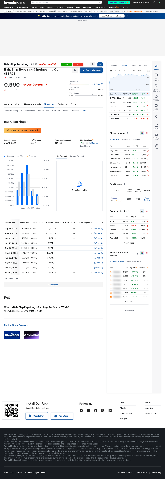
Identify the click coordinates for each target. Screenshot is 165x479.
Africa (123, 11)
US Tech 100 (114, 110)
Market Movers (117, 133)
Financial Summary (11, 111)
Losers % (137, 140)
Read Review (147, 199)
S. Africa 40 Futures (117, 98)
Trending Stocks (118, 211)
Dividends (75, 111)
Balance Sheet (43, 111)
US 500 (113, 106)
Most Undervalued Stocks (119, 254)
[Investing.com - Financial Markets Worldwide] (14, 2)
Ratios (65, 111)
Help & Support (151, 413)
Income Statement (28, 111)
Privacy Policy (142, 473)
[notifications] (154, 2)
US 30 (112, 102)
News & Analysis (32, 104)
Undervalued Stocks (151, 11)
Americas (87, 11)
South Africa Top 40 (117, 94)
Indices (124, 66)
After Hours (43, 11)
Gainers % (126, 140)
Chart (18, 104)
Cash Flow (56, 111)
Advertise (149, 408)
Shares (8, 11)
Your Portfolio (126, 413)
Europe (95, 11)
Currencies (114, 66)
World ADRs (62, 11)
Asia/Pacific (114, 11)
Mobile (123, 408)
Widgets (123, 418)
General (8, 104)
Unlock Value (95, 84)
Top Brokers (116, 184)
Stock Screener (99, 7)
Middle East (104, 11)
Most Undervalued (117, 262)
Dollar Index (114, 119)
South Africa (32, 11)
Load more (53, 285)
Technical (62, 104)
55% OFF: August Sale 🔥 (119, 2)
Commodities (135, 66)
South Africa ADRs (75, 11)
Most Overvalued (134, 262)
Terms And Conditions (124, 473)
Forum (74, 104)
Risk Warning (156, 473)
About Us (148, 403)
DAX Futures (115, 114)
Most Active (114, 140)
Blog (122, 403)
